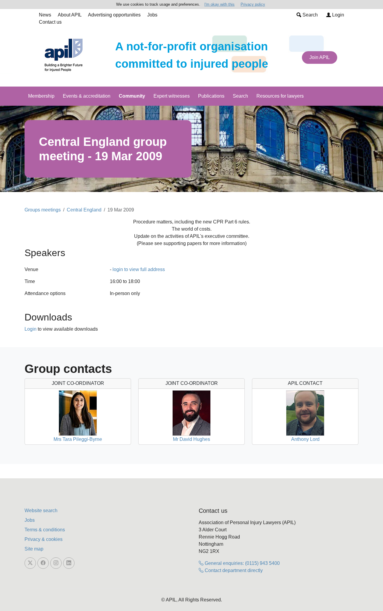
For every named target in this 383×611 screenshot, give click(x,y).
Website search (41, 510)
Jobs (152, 14)
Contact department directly (233, 570)
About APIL (70, 14)
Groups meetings (43, 209)
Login (337, 14)
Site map (34, 548)
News (45, 14)
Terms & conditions (45, 529)
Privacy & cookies (44, 539)
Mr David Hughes (191, 439)
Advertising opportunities (114, 14)
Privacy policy (253, 4)
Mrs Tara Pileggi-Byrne (78, 439)
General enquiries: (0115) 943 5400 (241, 563)
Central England (84, 209)
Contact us (50, 22)
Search (309, 14)
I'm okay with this (219, 4)
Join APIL (319, 57)
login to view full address (139, 269)
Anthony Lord (305, 439)
